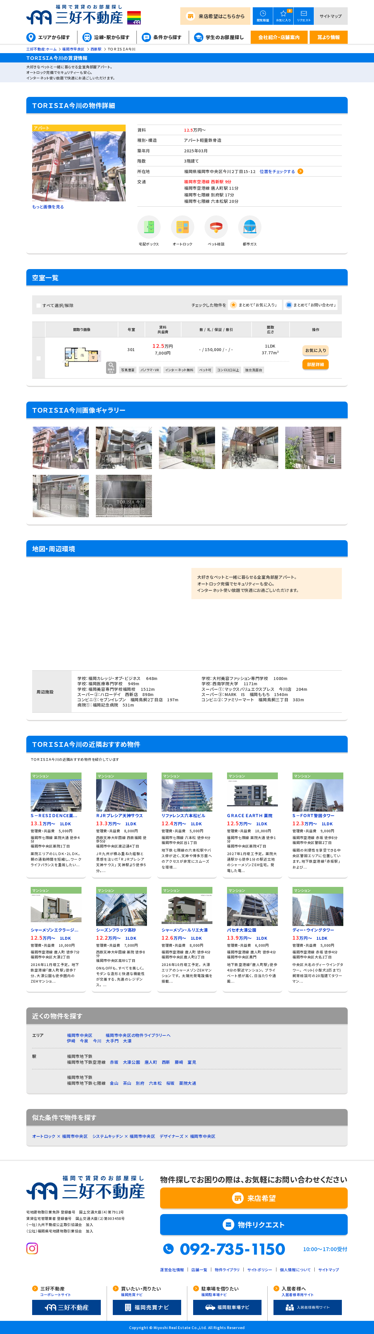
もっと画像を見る (48, 207)
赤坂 (114, 1062)
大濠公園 (131, 1062)
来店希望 (222, 16)
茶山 (127, 1083)
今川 (97, 1041)
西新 (166, 1062)
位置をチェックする (277, 171)
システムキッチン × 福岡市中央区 (123, 1136)
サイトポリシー (260, 1269)
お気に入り (315, 350)
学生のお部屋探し (225, 37)
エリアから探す (54, 37)
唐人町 (151, 1062)
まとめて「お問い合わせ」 (314, 305)
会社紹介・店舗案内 (279, 37)
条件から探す (167, 37)
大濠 (127, 1041)
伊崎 (71, 1041)
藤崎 (179, 1062)
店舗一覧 (199, 1269)
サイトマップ (331, 16)
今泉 (84, 1041)
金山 (114, 1083)
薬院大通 (187, 1083)
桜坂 (170, 1083)
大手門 (112, 1041)
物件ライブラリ (227, 1269)
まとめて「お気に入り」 (258, 305)
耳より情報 (328, 37)
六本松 (155, 1083)
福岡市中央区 (80, 1035)
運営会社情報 (172, 1269)
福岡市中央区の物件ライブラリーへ (138, 1035)
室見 (192, 1062)
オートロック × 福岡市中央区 (60, 1136)
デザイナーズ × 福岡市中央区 (188, 1136)
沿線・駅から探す (112, 37)
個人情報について (295, 1269)
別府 (140, 1083)
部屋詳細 (315, 364)
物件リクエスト (261, 1224)
